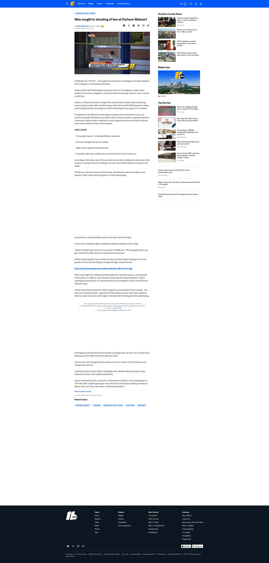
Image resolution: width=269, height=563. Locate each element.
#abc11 (143, 306)
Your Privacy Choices (81, 554)
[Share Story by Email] (143, 25)
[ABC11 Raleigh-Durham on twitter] (73, 546)
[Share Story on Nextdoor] (138, 25)
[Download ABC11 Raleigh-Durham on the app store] (186, 546)
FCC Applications (161, 554)
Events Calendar (188, 529)
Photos (97, 529)
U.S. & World (152, 515)
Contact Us (186, 519)
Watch (97, 526)
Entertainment (153, 529)
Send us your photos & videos (192, 522)
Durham (99, 4)
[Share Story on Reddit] (133, 25)
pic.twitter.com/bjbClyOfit (113, 308)
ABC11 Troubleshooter (156, 526)
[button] (67, 3)
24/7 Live (81, 4)
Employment (186, 539)
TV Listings (186, 532)
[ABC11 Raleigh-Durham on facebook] (68, 546)
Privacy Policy (70, 554)
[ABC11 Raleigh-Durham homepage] (73, 3)
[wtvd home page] (71, 515)
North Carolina (153, 519)
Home (97, 515)
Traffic (97, 522)
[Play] (179, 82)
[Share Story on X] (129, 25)
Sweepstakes (152, 532)
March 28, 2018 (125, 310)
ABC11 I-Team (153, 522)
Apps (96, 532)
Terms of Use (125, 554)
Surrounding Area (123, 4)
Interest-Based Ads (135, 554)
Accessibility (186, 536)
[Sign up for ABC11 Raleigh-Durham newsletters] (83, 546)
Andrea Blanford (82, 26)
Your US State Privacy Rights (112, 554)
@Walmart (123, 303)
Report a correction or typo (83, 391)
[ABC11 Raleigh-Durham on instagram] (78, 546)
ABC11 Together (188, 526)
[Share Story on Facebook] (124, 25)
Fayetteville (110, 4)
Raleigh (90, 4)
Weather (98, 519)
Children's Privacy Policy (95, 554)
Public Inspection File (149, 554)
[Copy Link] (148, 25)
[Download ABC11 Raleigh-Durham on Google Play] (197, 546)
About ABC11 (187, 515)
